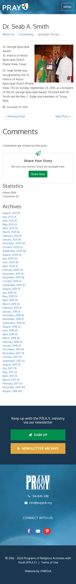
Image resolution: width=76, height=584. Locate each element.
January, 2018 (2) (12, 345)
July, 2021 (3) (9, 216)
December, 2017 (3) (13, 349)
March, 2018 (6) (11, 337)
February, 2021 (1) (12, 235)
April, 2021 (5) (10, 228)
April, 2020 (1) (10, 266)
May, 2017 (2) (10, 372)
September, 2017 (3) (14, 360)
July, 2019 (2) (10, 292)
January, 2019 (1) (11, 311)
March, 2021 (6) (11, 231)
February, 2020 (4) (13, 269)
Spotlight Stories (48, 34)
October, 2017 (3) (12, 356)
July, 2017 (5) (10, 368)
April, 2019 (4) (10, 300)
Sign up (40, 435)
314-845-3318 (41, 496)
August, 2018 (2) (12, 326)
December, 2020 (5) (14, 243)
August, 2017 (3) (12, 364)
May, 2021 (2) (10, 224)
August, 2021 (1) (11, 212)
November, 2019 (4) (13, 277)
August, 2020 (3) (12, 254)
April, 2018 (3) (10, 334)
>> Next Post (63, 116)
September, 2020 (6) (14, 250)
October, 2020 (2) (13, 247)
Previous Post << (15, 116)
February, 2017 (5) (12, 383)
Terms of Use (49, 562)
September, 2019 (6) (14, 285)
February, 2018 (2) (12, 341)
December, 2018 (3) (13, 315)
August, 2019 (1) (11, 288)
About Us (8, 34)
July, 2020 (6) (10, 258)
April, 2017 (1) (10, 375)
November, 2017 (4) (13, 353)
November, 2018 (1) (13, 319)
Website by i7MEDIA (38, 571)
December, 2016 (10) (14, 387)
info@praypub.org (40, 502)
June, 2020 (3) (10, 262)
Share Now (38, 174)
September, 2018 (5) (14, 322)
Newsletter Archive (40, 448)
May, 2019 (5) (10, 296)
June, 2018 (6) (10, 330)
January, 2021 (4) (12, 239)
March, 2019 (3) (11, 303)
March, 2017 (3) (11, 379)
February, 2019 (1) (12, 307)
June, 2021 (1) (10, 220)
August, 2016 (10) (12, 391)
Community (26, 34)
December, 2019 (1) (13, 273)
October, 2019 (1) (12, 281)
